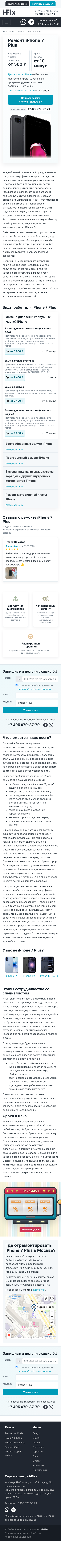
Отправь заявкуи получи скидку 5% (30, 99)
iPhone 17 (11, 975)
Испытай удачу (30, 1229)
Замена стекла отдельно (19, 360)
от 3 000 (16, 351)
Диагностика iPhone (20, 74)
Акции (36, 1442)
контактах (39, 1289)
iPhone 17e (29, 975)
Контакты (38, 1465)
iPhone (21, 31)
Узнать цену (30, 710)
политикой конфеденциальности (35, 689)
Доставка (38, 1447)
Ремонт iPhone (13, 1437)
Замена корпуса (14, 386)
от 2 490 (17, 377)
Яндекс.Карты (12, 546)
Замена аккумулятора (21, 90)
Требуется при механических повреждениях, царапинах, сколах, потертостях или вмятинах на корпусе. (30, 393)
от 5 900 (17, 433)
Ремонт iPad (12, 1447)
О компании (40, 1469)
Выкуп (36, 1433)
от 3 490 (16, 400)
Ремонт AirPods (14, 1433)
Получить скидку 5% (43, 4)
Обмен (36, 1437)
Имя (5, 694)
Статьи (37, 1460)
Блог (35, 1456)
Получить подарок (17, 4)
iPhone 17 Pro (47, 975)
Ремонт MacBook (15, 1442)
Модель (7, 701)
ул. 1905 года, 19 (45, 13)
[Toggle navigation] (6, 22)
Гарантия (38, 1451)
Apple (11, 31)
